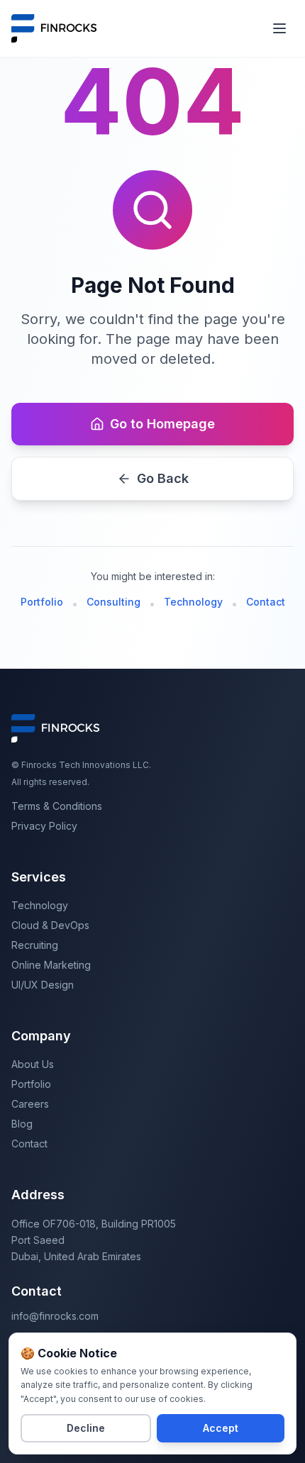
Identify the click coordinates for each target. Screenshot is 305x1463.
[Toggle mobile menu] (279, 28)
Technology (193, 602)
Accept (220, 1428)
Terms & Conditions (56, 806)
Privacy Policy (44, 826)
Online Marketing (51, 965)
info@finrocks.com (55, 1316)
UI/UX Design (42, 985)
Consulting (113, 602)
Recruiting (34, 945)
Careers (30, 1104)
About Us (32, 1064)
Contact (265, 602)
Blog (22, 1124)
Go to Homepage (162, 423)
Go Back (163, 478)
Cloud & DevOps (50, 925)
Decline (86, 1428)
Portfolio (42, 602)
